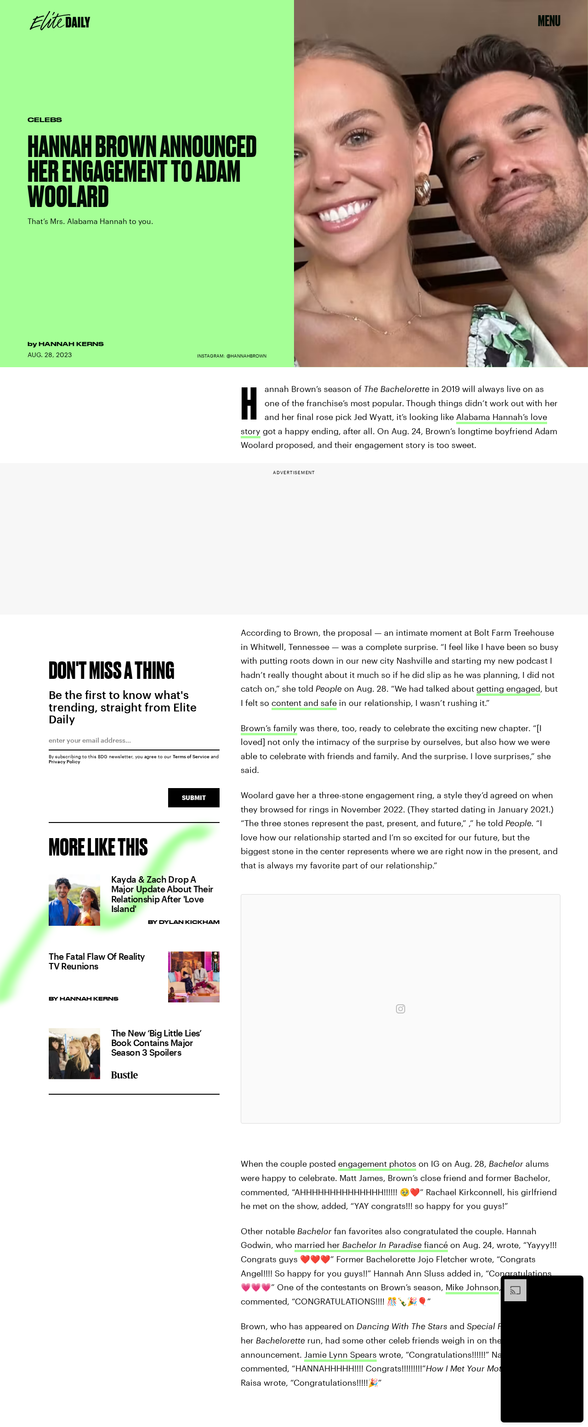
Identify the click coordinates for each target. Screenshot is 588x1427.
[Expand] (510, 1283)
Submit (194, 797)
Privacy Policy (64, 761)
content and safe (304, 703)
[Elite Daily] (60, 20)
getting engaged (508, 688)
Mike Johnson (472, 1287)
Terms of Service (191, 756)
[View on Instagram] (401, 1009)
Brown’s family (269, 728)
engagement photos (377, 1163)
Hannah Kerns (71, 344)
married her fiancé (371, 1245)
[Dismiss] (573, 1283)
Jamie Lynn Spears (340, 1354)
